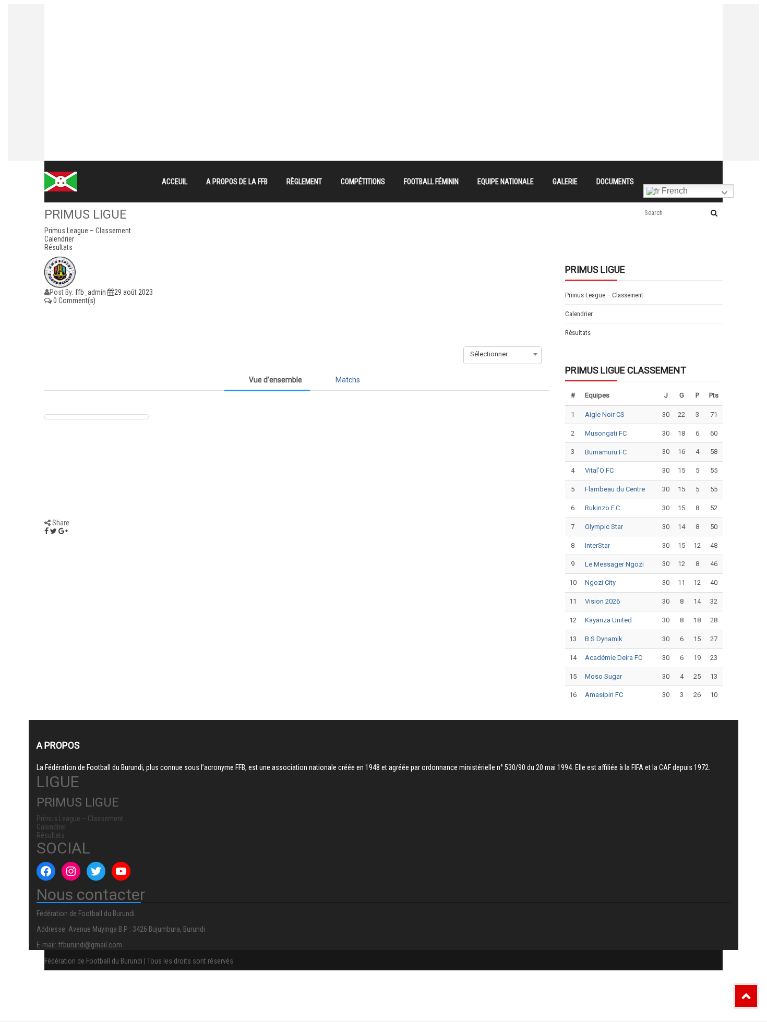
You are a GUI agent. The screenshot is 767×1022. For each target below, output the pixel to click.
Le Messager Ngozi (614, 564)
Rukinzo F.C (602, 508)
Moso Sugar (603, 676)
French (674, 190)
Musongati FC (606, 433)
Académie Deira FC (613, 658)
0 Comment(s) (73, 300)
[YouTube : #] (121, 871)
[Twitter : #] (96, 871)
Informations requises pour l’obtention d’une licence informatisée (280, 51)
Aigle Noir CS (605, 414)
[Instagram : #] (71, 871)
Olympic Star (604, 527)
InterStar (597, 545)
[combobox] (502, 354)
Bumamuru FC (606, 452)
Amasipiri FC (604, 695)
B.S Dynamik (603, 639)
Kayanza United (608, 620)
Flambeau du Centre (615, 489)
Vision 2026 (602, 601)
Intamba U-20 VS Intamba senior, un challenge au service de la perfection (296, 32)
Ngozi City (600, 582)
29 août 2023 (133, 292)
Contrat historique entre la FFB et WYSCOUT (245, 13)
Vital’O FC (599, 470)
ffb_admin (90, 292)
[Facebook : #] (46, 871)
